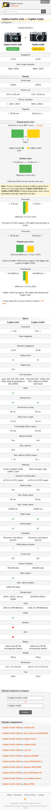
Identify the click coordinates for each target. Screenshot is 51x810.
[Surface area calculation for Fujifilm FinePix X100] (12, 162)
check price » (13, 49)
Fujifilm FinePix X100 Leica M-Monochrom (21, 778)
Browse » (45, 2)
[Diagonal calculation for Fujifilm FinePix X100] (8, 113)
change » (40, 125)
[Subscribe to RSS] (25, 799)
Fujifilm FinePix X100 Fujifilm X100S (19, 744)
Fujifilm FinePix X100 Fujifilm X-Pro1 (19, 739)
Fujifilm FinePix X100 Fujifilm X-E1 (18, 728)
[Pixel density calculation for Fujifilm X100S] (45, 273)
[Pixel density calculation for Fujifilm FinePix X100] (6, 273)
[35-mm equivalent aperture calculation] (12, 459)
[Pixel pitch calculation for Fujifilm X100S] (41, 203)
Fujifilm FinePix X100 (13, 45)
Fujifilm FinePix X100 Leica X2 (16, 750)
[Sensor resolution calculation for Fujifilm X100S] (43, 104)
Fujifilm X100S (38, 45)
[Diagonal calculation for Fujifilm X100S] (42, 113)
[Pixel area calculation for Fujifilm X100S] (42, 235)
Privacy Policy (30, 795)
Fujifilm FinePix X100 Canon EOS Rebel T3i (22, 773)
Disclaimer (18, 795)
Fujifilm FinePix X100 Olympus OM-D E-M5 (21, 767)
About (9, 795)
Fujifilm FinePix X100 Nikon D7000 (18, 784)
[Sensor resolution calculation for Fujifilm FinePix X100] (7, 104)
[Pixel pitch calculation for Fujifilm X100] (9, 203)
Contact (41, 795)
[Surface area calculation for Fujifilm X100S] (39, 162)
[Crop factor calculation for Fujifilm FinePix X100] (11, 331)
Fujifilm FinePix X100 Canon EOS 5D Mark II (22, 761)
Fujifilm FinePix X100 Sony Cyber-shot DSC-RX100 (25, 733)
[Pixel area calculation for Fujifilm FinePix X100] (8, 235)
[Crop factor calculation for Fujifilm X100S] (40, 331)
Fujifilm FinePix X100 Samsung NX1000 (20, 756)
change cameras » (25, 28)
